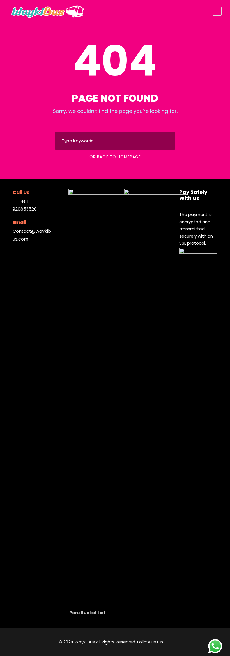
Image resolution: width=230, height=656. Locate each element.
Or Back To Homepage (115, 157)
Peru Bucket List (87, 613)
